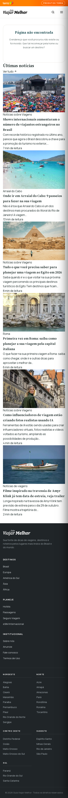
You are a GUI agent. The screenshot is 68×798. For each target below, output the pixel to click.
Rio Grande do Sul (12, 775)
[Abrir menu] (61, 12)
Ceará (6, 692)
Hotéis (6, 606)
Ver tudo (8, 71)
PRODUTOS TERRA (53, 3)
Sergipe (7, 722)
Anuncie (7, 646)
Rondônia (41, 702)
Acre (39, 682)
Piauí (5, 712)
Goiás (6, 743)
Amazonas (42, 692)
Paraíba (7, 702)
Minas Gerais (43, 743)
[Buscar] (53, 12)
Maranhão (8, 697)
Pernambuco (10, 707)
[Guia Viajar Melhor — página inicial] (15, 12)
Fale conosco (10, 652)
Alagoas (7, 682)
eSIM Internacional (13, 623)
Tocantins (42, 712)
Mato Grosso (10, 748)
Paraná (7, 770)
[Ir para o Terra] (8, 3)
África (6, 589)
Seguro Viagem (11, 618)
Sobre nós (8, 641)
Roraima (40, 707)
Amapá (40, 687)
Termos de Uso (11, 658)
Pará (38, 697)
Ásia (5, 583)
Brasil (6, 566)
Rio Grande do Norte (14, 717)
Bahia (6, 687)
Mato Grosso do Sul (14, 753)
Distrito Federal (11, 738)
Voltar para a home (34, 53)
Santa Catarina (11, 780)
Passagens (9, 612)
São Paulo (41, 753)
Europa (7, 572)
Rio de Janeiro (44, 748)
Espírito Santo (44, 738)
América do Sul (11, 578)
